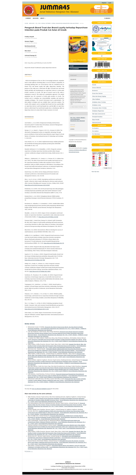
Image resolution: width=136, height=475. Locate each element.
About (42, 18)
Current (28, 18)
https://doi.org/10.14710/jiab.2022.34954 (39, 271)
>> (33, 385)
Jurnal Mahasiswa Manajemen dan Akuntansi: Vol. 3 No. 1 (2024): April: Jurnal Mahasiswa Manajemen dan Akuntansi (57, 346)
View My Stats (95, 171)
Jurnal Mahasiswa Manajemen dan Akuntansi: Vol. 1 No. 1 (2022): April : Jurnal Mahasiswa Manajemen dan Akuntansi (57, 422)
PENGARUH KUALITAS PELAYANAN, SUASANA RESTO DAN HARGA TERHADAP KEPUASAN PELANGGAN (56, 441)
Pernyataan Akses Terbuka (99, 108)
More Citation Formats (77, 106)
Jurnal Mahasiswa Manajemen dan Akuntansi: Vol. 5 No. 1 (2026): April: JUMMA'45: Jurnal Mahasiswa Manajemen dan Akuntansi (57, 341)
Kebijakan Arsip (96, 105)
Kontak (94, 84)
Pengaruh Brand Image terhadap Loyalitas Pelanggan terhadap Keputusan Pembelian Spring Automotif (58, 360)
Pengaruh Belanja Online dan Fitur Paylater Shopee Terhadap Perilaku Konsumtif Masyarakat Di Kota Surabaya (56, 403)
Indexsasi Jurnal (96, 122)
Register (104, 2)
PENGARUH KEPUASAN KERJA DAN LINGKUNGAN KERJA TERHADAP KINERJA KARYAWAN (54, 421)
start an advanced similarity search (41, 388)
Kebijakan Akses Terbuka (99, 102)
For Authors (95, 131)
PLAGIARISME (75, 68)
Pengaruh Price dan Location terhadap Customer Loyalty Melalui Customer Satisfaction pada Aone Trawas (57, 379)
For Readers (95, 128)
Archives (35, 18)
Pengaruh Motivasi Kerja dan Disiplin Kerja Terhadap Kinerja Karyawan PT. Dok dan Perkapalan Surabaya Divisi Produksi (55, 416)
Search (107, 18)
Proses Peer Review (97, 93)
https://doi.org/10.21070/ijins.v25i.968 (48, 217)
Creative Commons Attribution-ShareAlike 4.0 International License (78, 150)
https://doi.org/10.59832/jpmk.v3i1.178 (54, 243)
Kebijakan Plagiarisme (98, 111)
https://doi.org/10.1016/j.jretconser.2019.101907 (37, 185)
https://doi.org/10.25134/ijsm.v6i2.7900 (35, 260)
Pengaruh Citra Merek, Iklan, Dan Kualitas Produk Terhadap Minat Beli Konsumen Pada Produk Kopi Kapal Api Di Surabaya (57, 354)
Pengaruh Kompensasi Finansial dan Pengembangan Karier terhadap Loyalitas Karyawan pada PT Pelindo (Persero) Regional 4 (56, 374)
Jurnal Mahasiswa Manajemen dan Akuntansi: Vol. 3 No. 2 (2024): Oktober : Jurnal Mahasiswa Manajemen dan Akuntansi (57, 406)
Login (109, 2)
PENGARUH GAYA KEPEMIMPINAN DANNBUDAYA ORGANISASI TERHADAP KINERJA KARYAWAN (54, 436)
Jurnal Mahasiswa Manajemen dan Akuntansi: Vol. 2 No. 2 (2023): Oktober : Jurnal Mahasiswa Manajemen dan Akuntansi (58, 413)
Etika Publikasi (96, 99)
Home (26, 23)
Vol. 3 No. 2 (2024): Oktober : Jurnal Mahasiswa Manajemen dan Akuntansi (57, 23)
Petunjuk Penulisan (97, 116)
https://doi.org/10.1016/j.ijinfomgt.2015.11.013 (37, 309)
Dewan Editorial (96, 87)
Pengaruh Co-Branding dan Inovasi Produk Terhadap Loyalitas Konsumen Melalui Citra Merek (57, 339)
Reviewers (95, 90)
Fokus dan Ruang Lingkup (99, 96)
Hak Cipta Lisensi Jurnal (98, 113)
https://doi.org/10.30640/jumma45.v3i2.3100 (39, 63)
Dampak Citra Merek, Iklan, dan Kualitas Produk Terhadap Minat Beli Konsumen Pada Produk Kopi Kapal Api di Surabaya (57, 345)
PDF (72, 66)
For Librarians (96, 134)
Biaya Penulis (95, 119)
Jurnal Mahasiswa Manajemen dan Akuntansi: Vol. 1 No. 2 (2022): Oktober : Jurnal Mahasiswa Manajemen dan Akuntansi (56, 351)
